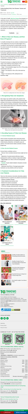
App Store (7, 344)
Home (2, 4)
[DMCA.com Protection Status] (15, 310)
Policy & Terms (4, 327)
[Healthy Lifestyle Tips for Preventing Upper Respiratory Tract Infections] (6, 263)
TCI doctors (14, 14)
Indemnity (3, 323)
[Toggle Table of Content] (16, 33)
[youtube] (4, 318)
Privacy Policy (3, 325)
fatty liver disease (15, 18)
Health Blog (6, 4)
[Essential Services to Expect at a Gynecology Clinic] (6, 276)
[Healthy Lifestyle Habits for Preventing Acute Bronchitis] (6, 257)
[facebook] (2, 318)
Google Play (20, 344)
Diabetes (3, 162)
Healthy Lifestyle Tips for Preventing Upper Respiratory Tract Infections (19, 263)
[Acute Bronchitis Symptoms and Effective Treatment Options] (6, 270)
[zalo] (7, 318)
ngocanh (12, 12)
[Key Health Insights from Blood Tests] (6, 282)
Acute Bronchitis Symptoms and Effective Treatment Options (18, 269)
